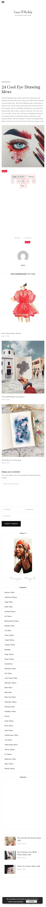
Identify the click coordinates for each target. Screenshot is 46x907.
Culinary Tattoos (10, 645)
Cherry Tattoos (9, 635)
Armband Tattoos (10, 611)
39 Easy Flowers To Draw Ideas (11, 460)
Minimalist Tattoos (10, 683)
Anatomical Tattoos (11, 597)
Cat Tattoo (8, 630)
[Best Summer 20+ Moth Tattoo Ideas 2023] (10, 855)
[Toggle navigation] (3, 2)
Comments (27, 238)
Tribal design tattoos (11, 745)
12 (27, 181)
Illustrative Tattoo (10, 668)
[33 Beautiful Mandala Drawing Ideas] (23, 367)
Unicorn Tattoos (10, 749)
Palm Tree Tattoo (10, 697)
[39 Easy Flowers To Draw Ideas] (23, 430)
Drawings (6, 82)
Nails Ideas (8, 692)
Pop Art (7, 716)
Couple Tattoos (9, 640)
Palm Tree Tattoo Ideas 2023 (28, 866)
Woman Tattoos (10, 768)
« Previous (30, 177)
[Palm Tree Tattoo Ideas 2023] (10, 869)
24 (34, 181)
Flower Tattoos (9, 659)
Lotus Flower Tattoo (11, 678)
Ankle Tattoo (9, 607)
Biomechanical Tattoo (12, 621)
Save (28, 242)
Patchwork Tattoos (11, 702)
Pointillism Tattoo (10, 711)
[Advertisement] (23, 51)
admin (17, 238)
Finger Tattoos (9, 654)
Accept (31, 901)
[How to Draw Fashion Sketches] (23, 303)
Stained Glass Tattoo (11, 735)
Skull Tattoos (9, 730)
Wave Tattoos (9, 764)
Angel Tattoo (9, 602)
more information (18, 901)
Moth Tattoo (8, 687)
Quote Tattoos (9, 721)
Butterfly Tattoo (10, 626)
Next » (23, 186)
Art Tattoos (8, 616)
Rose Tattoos (9, 726)
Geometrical (8, 664)
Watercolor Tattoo (10, 759)
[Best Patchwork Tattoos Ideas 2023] (10, 841)
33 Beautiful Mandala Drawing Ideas (13, 397)
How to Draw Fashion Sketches (11, 333)
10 (18, 181)
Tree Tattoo (8, 740)
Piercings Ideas (10, 707)
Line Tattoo (8, 673)
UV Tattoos (8, 754)
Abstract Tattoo (10, 592)
